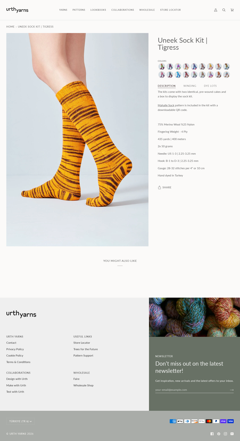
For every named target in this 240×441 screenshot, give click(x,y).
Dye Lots (210, 85)
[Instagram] (225, 433)
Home (10, 26)
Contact (11, 342)
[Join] (229, 390)
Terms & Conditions (18, 362)
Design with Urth (17, 378)
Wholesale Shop (83, 385)
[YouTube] (232, 433)
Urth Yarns (17, 433)
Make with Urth (16, 385)
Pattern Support (83, 355)
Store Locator (81, 342)
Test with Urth (15, 391)
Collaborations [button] (18, 372)
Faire (76, 378)
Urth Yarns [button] (14, 336)
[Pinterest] (218, 433)
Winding (189, 85)
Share (167, 187)
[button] (63, 10)
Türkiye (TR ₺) (19, 421)
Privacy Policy (15, 349)
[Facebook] (212, 433)
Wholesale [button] (81, 372)
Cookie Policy (14, 355)
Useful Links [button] (82, 336)
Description (167, 85)
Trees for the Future (85, 349)
